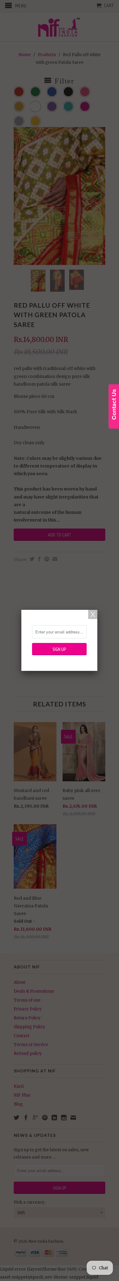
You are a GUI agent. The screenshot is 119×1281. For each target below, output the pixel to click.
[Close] (92, 614)
